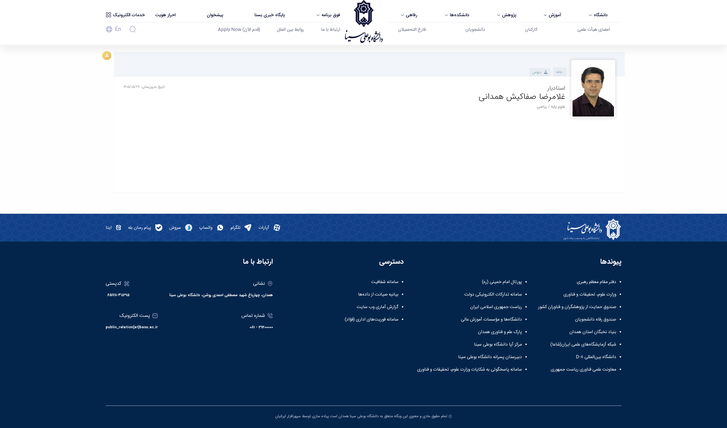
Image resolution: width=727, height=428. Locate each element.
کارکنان (531, 30)
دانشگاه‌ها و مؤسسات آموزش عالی (491, 319)
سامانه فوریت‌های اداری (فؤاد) (371, 319)
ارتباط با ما (330, 30)
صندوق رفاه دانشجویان (595, 319)
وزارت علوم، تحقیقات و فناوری (589, 294)
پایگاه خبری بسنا (269, 15)
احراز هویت (165, 15)
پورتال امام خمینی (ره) (502, 282)
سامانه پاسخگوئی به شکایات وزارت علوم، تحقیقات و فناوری (469, 369)
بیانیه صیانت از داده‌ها (378, 294)
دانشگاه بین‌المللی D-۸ (596, 357)
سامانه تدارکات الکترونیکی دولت (493, 294)
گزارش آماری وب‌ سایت (377, 307)
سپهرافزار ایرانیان (288, 416)
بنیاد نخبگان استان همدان (592, 332)
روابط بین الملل (290, 30)
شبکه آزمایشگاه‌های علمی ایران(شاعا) (583, 344)
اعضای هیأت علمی (593, 30)
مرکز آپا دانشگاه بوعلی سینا (498, 344)
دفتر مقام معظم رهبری (596, 282)
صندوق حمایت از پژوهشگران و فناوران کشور (577, 307)
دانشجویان (475, 30)
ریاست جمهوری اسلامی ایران (496, 307)
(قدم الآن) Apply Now (239, 30)
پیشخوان (215, 15)
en (118, 29)
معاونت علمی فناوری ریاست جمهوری (583, 369)
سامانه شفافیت (384, 282)
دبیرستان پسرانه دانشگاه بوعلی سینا (490, 357)
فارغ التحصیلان (412, 30)
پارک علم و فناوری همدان (500, 332)
